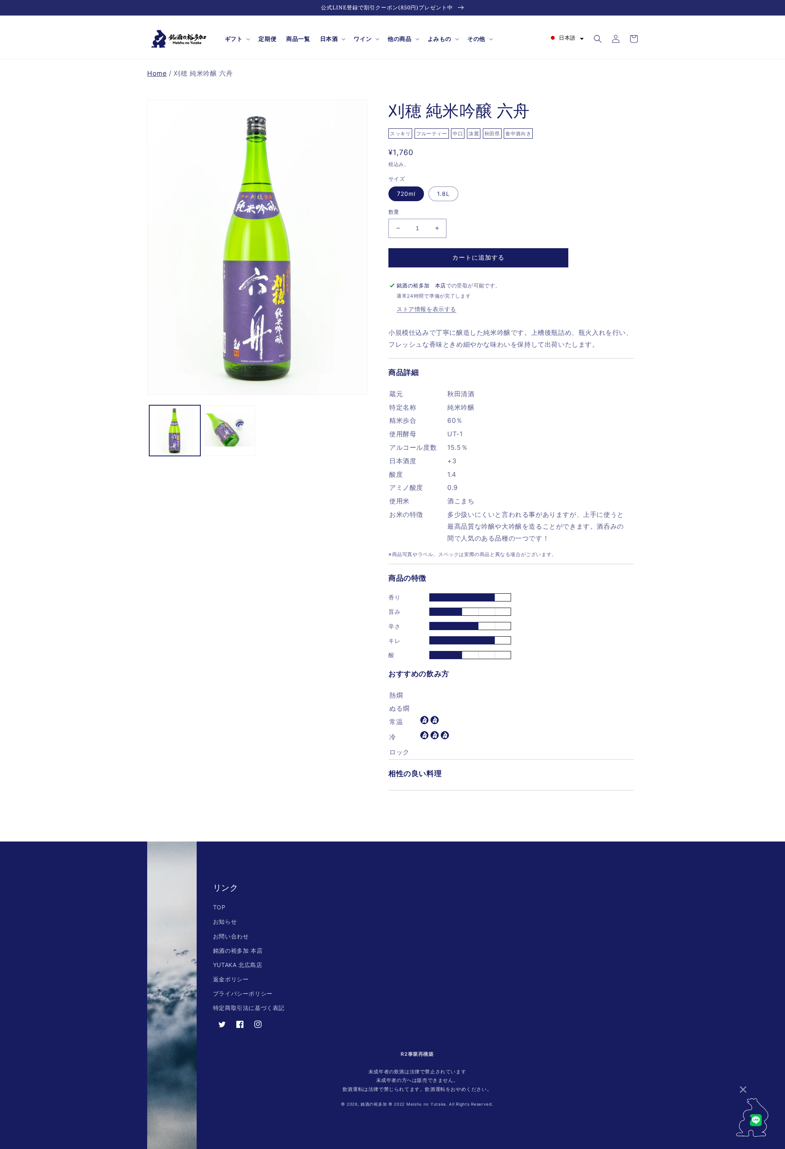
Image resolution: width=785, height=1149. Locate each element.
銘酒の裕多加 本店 (237, 950)
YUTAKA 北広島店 (237, 964)
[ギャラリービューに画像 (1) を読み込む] (174, 430)
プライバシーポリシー (243, 993)
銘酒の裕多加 (374, 1104)
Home (156, 73)
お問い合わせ (231, 936)
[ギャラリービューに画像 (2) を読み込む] (230, 430)
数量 (393, 212)
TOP (219, 907)
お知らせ (225, 921)
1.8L (443, 193)
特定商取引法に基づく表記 (249, 1007)
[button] (237, 39)
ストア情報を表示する (426, 308)
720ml (406, 193)
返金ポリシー (231, 979)
